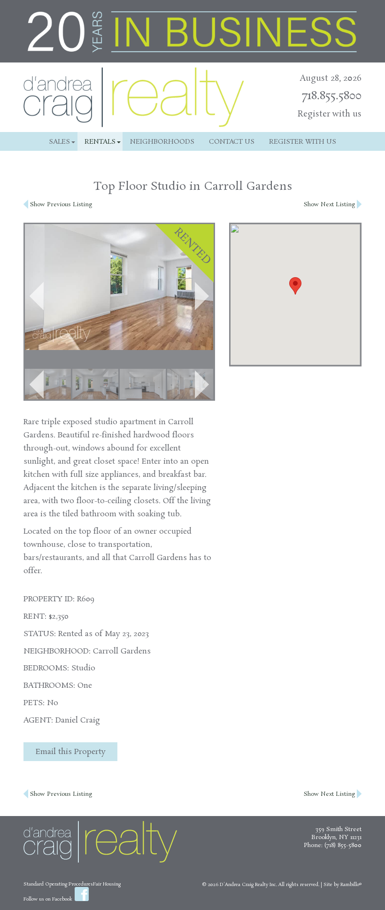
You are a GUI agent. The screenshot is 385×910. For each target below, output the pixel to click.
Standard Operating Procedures (58, 884)
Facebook (82, 894)
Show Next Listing (330, 205)
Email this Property (71, 752)
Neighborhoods (162, 142)
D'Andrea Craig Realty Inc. (248, 884)
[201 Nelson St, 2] (48, 384)
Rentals (100, 142)
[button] (37, 296)
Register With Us (302, 142)
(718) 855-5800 (343, 845)
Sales (59, 142)
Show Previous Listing (60, 205)
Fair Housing (107, 884)
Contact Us (231, 142)
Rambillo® (351, 884)
